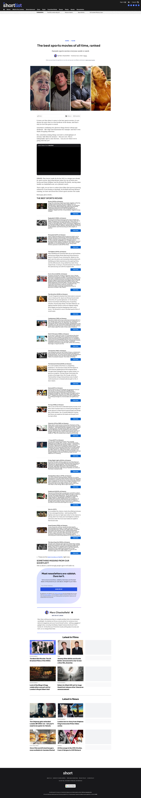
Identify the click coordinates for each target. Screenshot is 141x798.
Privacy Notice (47, 594)
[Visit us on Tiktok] (131, 5)
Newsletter (80, 9)
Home (67, 41)
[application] (59, 159)
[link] (42, 206)
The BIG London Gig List (53, 12)
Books (73, 9)
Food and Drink (52, 9)
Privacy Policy (82, 778)
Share (40, 116)
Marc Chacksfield (64, 56)
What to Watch (69, 12)
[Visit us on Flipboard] (134, 5)
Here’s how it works (90, 60)
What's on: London (18, 9)
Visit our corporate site (87, 792)
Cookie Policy (90, 778)
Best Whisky (81, 12)
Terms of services (58, 593)
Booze (61, 9)
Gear (38, 9)
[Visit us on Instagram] (129, 5)
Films (73, 41)
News (8, 9)
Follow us (69, 116)
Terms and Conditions (72, 778)
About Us (49, 778)
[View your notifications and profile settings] (128, 2)
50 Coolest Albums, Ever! (96, 12)
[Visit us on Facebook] (136, 5)
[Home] (4, 9)
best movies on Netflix (55, 557)
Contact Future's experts (59, 778)
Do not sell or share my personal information (70, 780)
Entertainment (30, 9)
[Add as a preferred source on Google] (70, 786)
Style (44, 9)
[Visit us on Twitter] (139, 5)
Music (67, 9)
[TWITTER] (72, 612)
